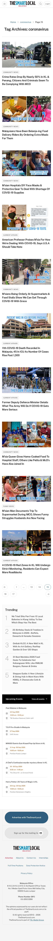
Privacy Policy (26, 873)
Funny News (8, 506)
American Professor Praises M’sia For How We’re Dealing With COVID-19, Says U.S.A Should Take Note (26, 243)
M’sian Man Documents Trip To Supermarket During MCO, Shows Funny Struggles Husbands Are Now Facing (25, 514)
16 (5, 594)
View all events (38, 699)
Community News (10, 72)
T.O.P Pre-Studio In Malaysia (18, 727)
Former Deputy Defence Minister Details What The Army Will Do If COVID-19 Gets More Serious (25, 406)
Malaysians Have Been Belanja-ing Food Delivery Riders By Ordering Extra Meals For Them (25, 135)
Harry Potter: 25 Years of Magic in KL (22, 782)
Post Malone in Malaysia (16, 708)
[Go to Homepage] (23, 3)
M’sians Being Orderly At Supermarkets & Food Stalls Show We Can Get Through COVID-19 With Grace (26, 297)
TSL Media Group (37, 920)
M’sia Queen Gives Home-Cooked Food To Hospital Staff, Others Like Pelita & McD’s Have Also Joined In (26, 460)
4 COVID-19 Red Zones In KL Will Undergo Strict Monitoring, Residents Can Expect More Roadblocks (26, 569)
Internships (43, 858)
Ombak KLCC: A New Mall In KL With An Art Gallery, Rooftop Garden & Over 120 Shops (28, 646)
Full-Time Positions (15, 866)
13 (31, 587)
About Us (20, 858)
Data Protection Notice (35, 866)
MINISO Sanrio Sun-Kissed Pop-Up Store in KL (25, 743)
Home (13, 22)
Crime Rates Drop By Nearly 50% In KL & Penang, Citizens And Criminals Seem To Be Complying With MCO (25, 80)
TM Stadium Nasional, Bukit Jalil (22, 718)
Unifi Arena (14, 734)
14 (39, 587)
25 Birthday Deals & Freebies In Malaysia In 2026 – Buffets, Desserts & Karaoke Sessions (28, 633)
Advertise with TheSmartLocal (26, 817)
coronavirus (25, 22)
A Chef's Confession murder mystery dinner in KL (26, 763)
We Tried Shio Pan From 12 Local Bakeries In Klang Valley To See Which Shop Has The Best (27, 619)
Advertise (9, 858)
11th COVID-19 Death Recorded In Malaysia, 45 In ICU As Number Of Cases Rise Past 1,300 (25, 351)
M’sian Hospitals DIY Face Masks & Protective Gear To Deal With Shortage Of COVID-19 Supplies (26, 189)
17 (13, 594)
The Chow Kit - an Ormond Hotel (21, 773)
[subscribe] (40, 833)
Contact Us (31, 858)
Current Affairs (10, 235)
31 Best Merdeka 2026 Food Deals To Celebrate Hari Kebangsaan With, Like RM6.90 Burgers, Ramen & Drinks (28, 661)
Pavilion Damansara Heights (20, 792)
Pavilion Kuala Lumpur (18, 753)
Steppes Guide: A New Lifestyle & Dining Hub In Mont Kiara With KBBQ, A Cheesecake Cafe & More (28, 678)
